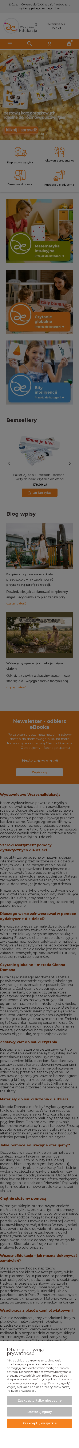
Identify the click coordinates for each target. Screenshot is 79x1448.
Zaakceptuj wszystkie (39, 1423)
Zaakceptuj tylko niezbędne (40, 1400)
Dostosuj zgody (39, 1412)
